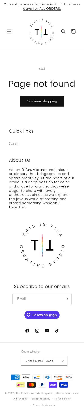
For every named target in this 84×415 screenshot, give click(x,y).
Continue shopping (42, 101)
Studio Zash (63, 393)
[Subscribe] (66, 299)
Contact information (44, 405)
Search (14, 143)
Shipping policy (41, 398)
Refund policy (63, 398)
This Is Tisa (22, 393)
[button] (9, 31)
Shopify (23, 398)
